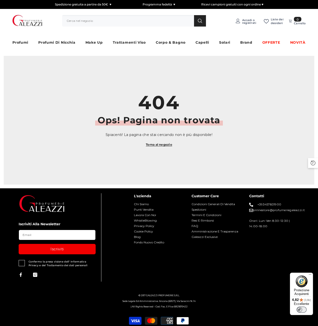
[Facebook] (20, 274)
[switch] (302, 310)
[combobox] (128, 21)
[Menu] (310, 276)
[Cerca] (134, 21)
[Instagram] (35, 274)
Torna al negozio (159, 144)
